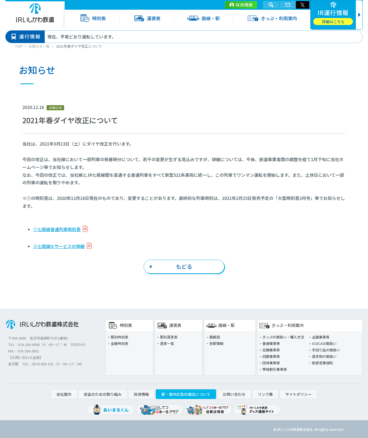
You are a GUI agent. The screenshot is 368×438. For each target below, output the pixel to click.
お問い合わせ (234, 394)
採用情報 (244, 5)
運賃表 (154, 18)
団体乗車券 (271, 362)
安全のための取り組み (102, 394)
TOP (18, 46)
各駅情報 (216, 343)
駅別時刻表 (119, 337)
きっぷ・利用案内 (279, 18)
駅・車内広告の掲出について (185, 394)
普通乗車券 (271, 343)
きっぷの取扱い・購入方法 (283, 337)
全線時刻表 (119, 343)
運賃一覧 (167, 343)
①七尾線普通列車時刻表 (57, 229)
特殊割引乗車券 (274, 369)
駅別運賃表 (169, 337)
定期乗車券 (271, 349)
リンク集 (265, 394)
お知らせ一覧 (39, 46)
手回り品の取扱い (326, 349)
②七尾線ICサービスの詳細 (59, 246)
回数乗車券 (271, 356)
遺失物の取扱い (324, 356)
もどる (184, 266)
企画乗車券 (320, 337)
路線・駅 (211, 18)
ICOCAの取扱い (324, 343)
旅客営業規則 (322, 362)
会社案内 (63, 394)
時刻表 (99, 18)
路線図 (214, 337)
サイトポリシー (298, 394)
